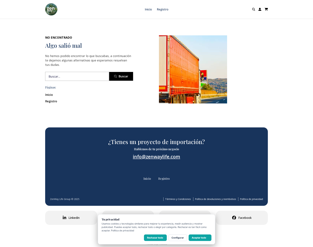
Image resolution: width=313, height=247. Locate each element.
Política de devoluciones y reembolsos (215, 199)
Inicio (148, 9)
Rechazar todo (155, 237)
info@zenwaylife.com (156, 156)
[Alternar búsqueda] (253, 9)
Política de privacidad (251, 199)
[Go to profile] (259, 9)
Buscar (123, 76)
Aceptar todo (199, 237)
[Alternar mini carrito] (266, 9)
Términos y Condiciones (178, 199)
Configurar (177, 237)
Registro (162, 9)
